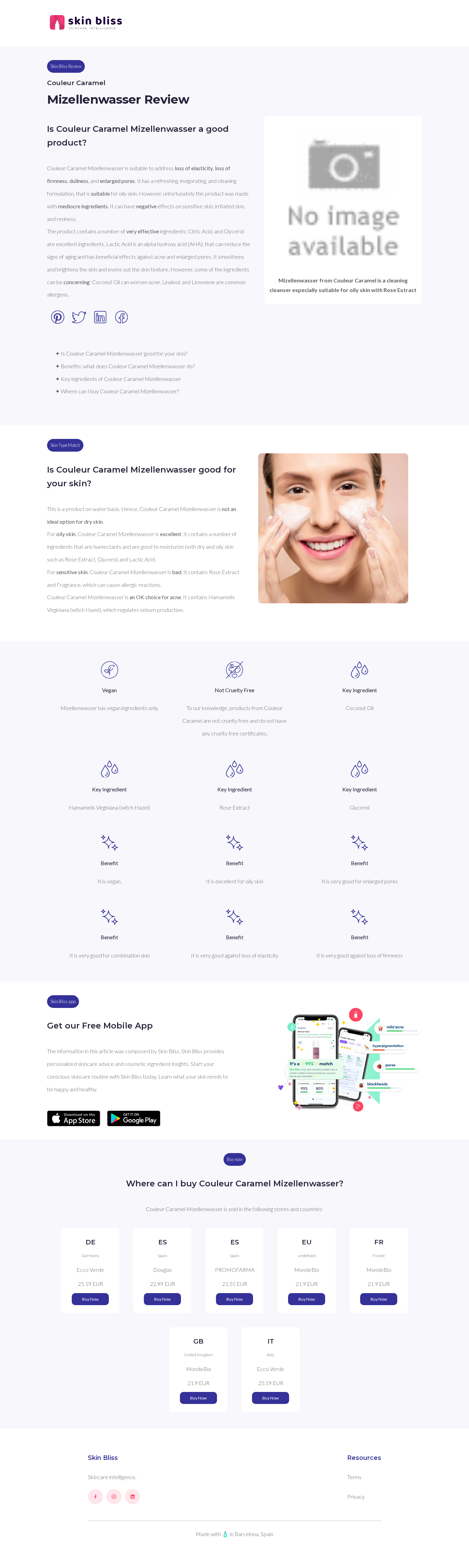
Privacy (356, 1496)
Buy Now (90, 1299)
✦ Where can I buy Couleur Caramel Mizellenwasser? (117, 391)
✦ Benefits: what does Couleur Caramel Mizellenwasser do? (125, 366)
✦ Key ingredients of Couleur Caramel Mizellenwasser (118, 378)
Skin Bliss (103, 1458)
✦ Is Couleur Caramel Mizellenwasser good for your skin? (121, 353)
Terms (354, 1477)
